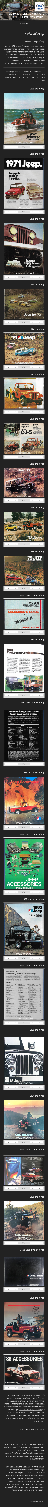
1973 (28, 74)
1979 (37, 77)
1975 (18, 74)
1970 (43, 74)
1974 (23, 74)
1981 (27, 77)
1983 (17, 77)
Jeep (43, 60)
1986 (43, 80)
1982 (22, 77)
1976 (14, 74)
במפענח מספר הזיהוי (37, 1404)
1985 (7, 77)
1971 (37, 74)
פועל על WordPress (37, 1501)
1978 (43, 77)
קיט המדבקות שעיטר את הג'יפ (30, 1410)
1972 (32, 74)
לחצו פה (22, 1429)
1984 (12, 77)
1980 (32, 77)
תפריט (22, 24)
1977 (9, 74)
